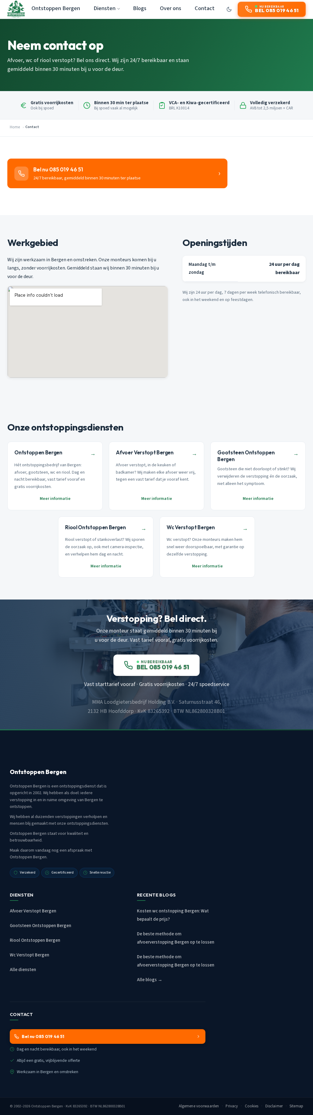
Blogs (139, 8)
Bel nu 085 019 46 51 (43, 1036)
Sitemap (296, 1106)
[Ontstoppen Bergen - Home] (16, 9)
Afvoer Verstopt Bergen (33, 911)
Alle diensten (23, 969)
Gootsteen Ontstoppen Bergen (40, 925)
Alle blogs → (149, 980)
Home (15, 127)
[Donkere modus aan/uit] (229, 9)
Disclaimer (274, 1106)
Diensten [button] (105, 8)
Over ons (170, 8)
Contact (205, 8)
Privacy (232, 1106)
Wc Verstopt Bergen (29, 955)
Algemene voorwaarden (199, 1106)
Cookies (252, 1106)
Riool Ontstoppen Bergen (35, 940)
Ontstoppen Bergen (55, 8)
